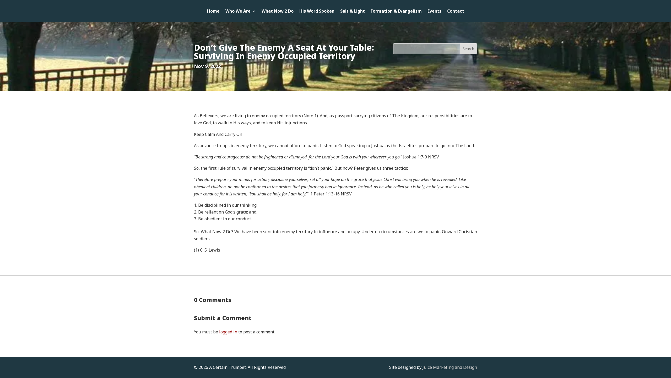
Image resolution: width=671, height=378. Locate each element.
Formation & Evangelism (396, 11)
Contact (455, 11)
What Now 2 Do (278, 11)
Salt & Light (352, 11)
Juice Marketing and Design (450, 367)
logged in (228, 332)
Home (213, 11)
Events (434, 11)
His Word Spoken (316, 11)
